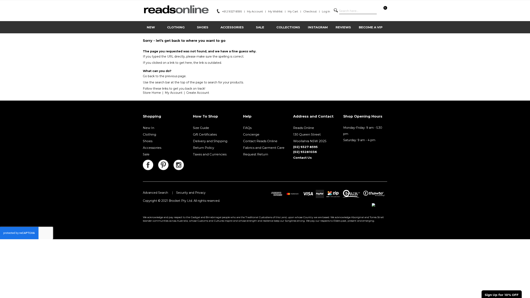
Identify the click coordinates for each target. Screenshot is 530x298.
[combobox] (358, 11)
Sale (146, 154)
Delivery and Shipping (210, 141)
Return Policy (203, 148)
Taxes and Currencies (209, 154)
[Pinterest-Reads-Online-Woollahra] (165, 162)
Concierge (251, 134)
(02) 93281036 (305, 152)
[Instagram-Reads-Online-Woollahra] (178, 162)
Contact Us (302, 158)
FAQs (247, 128)
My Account (173, 93)
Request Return (255, 154)
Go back (149, 76)
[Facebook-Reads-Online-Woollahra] (150, 162)
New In (148, 128)
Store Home (152, 93)
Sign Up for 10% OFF (502, 295)
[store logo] (176, 9)
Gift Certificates (205, 134)
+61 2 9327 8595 (232, 11)
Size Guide (201, 128)
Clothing (149, 134)
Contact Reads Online (260, 141)
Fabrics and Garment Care (263, 148)
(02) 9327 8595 (305, 147)
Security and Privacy (191, 193)
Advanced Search (155, 193)
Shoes (147, 141)
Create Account (197, 93)
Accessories (152, 148)
